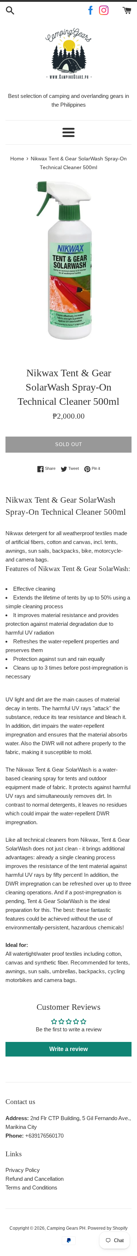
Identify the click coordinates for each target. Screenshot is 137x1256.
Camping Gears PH (66, 1228)
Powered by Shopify (108, 1228)
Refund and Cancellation (34, 1179)
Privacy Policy (22, 1170)
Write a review (68, 1049)
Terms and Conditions (31, 1187)
